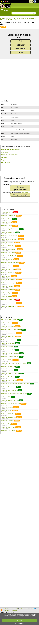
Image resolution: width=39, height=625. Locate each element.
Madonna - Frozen (6, 219)
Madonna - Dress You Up (8, 387)
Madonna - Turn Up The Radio (10, 353)
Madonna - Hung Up (7, 259)
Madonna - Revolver (7, 266)
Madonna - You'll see (7, 242)
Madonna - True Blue (7, 370)
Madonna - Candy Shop (8, 299)
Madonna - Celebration (7, 246)
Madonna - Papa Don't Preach (10, 229)
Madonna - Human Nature (8, 249)
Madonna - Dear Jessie (8, 376)
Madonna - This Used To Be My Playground (13, 363)
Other (6, 220)
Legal (2, 608)
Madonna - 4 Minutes (7, 286)
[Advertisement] (19, 522)
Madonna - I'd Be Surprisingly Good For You (14, 393)
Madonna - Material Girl (8, 232)
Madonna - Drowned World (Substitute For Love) (15, 383)
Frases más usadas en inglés (9, 154)
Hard (15, 212)
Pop (6, 213)
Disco (6, 361)
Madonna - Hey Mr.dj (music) (9, 239)
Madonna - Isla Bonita (7, 289)
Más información (19, 623)
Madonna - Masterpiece (8, 366)
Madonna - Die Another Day (9, 306)
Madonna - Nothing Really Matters (11, 329)
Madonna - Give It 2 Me (8, 269)
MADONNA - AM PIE (7, 212)
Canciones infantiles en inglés (10, 149)
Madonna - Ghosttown (7, 326)
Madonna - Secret (6, 225)
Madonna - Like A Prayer (8, 283)
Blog (2, 160)
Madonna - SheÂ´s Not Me (9, 256)
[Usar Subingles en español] (1, 1)
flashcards (25, 192)
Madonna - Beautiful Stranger (9, 262)
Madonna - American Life (8, 417)
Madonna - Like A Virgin (8, 252)
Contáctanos (22, 608)
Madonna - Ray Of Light (8, 272)
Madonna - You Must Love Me (10, 356)
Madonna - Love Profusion (8, 339)
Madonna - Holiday (6, 360)
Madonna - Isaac (6, 222)
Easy (14, 219)
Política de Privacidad (11, 608)
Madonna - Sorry (6, 296)
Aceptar (19, 620)
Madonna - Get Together (8, 279)
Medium (3, 26)
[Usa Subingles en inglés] (3, 1)
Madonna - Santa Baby (7, 336)
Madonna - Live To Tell (7, 350)
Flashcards (4, 152)
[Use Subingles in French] (7, 1)
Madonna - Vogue (6, 293)
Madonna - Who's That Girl (9, 380)
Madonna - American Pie (8, 215)
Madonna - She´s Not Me (8, 303)
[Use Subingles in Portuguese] (5, 1)
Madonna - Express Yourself (9, 235)
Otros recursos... (6, 162)
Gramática (4, 157)
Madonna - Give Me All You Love (10, 403)
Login (31, 1)
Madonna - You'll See (7, 346)
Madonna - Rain (5, 276)
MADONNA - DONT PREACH (9, 319)
